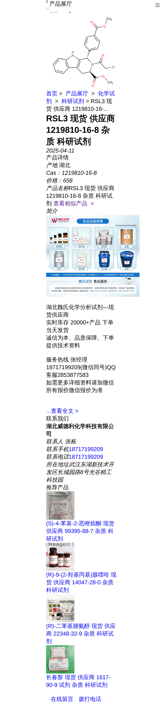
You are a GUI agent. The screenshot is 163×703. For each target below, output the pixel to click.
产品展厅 (77, 93)
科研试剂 (73, 101)
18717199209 (86, 449)
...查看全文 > (62, 411)
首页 (51, 93)
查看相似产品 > (73, 203)
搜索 (70, 12)
